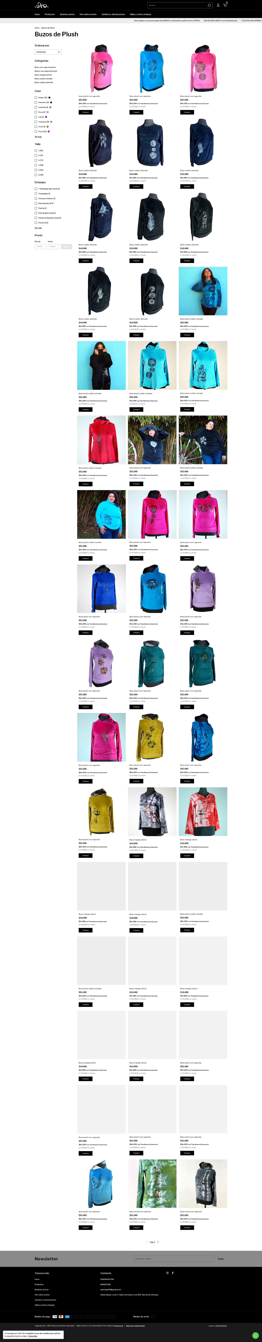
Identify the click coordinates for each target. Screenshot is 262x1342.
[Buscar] (209, 5)
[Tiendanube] (217, 1326)
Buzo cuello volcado (43, 79)
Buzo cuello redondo (44, 82)
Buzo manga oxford (43, 75)
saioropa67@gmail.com (110, 1290)
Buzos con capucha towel (46, 71)
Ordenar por (42, 45)
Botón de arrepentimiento (135, 1326)
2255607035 (105, 1284)
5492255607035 (107, 1279)
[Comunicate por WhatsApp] (255, 1335)
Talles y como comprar (140, 14)
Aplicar (66, 246)
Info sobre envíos (88, 14)
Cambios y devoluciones (113, 14)
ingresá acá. (118, 1326)
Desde (37, 241)
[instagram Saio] (167, 1273)
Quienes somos (67, 14)
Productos (50, 14)
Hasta (50, 241)
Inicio (37, 14)
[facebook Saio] (172, 1273)
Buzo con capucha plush (45, 67)
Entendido (33, 1336)
